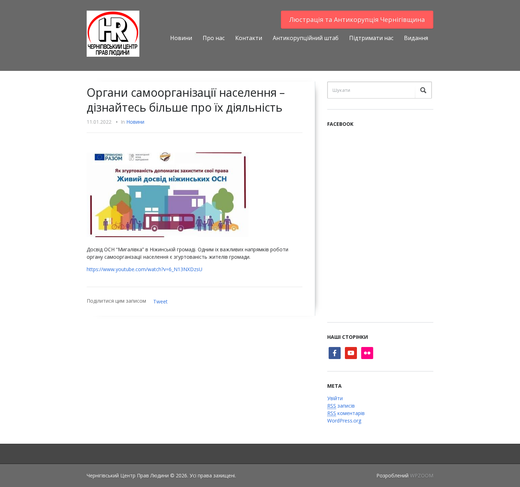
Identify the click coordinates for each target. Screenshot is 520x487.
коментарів (346, 413)
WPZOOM (421, 475)
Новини (181, 38)
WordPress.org (344, 420)
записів (341, 405)
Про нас (214, 38)
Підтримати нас (371, 38)
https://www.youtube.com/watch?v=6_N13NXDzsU (144, 269)
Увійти (335, 398)
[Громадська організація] (113, 33)
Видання (416, 38)
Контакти (248, 38)
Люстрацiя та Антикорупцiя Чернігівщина (357, 19)
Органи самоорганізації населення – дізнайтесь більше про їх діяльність (186, 100)
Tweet (160, 301)
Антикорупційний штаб (306, 38)
